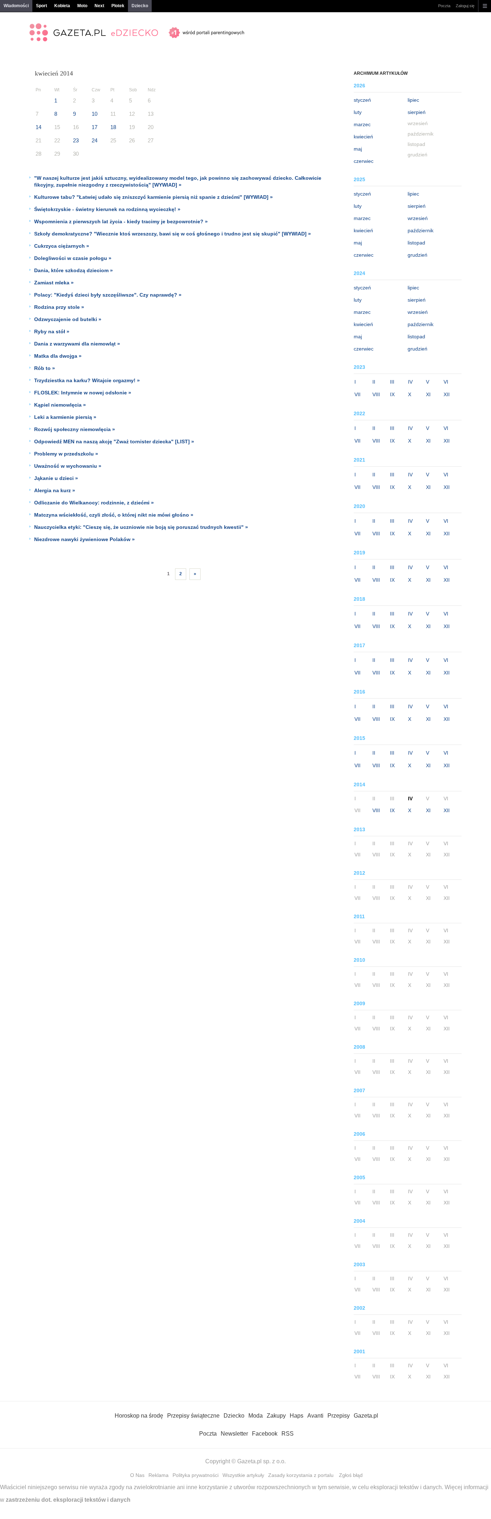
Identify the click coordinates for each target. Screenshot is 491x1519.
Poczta (444, 6)
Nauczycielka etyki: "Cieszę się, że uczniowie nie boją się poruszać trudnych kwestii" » (141, 527)
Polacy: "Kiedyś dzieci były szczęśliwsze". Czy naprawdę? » (108, 295)
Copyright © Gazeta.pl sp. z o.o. (245, 1461)
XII (447, 394)
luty (358, 112)
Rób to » (44, 368)
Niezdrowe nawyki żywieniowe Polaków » (84, 539)
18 (113, 127)
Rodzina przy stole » (59, 307)
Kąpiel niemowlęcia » (60, 405)
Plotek (117, 5)
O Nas (137, 1475)
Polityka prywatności (196, 1475)
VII (357, 394)
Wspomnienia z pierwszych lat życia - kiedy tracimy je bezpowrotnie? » (121, 221)
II (373, 382)
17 (94, 127)
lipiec (413, 100)
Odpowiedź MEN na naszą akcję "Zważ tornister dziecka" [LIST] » (114, 441)
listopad (416, 243)
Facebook (264, 1434)
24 (94, 140)
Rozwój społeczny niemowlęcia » (74, 429)
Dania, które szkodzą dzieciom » (73, 270)
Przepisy (338, 1416)
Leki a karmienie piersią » (65, 417)
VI (446, 382)
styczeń (362, 100)
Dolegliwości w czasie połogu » (72, 258)
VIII (376, 394)
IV (410, 382)
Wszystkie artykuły (243, 1475)
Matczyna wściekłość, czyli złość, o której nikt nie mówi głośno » (113, 515)
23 (76, 140)
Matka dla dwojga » (58, 356)
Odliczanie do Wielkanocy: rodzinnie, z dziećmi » (94, 502)
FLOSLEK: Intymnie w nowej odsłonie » (82, 392)
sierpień (417, 112)
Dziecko (140, 5)
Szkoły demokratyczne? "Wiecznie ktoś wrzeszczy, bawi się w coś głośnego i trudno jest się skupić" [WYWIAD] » (172, 234)
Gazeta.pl (366, 1416)
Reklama (158, 1475)
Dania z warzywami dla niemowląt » (77, 344)
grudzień (417, 255)
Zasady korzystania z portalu (301, 1475)
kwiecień (363, 136)
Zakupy (276, 1416)
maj (358, 149)
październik (420, 230)
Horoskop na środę (139, 1416)
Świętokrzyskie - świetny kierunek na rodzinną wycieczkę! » (107, 209)
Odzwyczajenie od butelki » (67, 319)
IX (392, 394)
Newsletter (234, 1434)
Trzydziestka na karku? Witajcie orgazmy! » (87, 380)
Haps (296, 1416)
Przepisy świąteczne (193, 1416)
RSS (287, 1434)
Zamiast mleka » (54, 282)
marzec (362, 124)
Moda (255, 1416)
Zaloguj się (465, 6)
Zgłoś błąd (351, 1475)
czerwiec (363, 161)
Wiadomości (16, 5)
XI (428, 394)
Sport (41, 5)
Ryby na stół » (51, 331)
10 (94, 114)
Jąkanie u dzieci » (56, 478)
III (392, 382)
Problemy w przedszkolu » (66, 454)
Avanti (315, 1416)
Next (99, 5)
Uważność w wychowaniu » (67, 466)
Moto (82, 5)
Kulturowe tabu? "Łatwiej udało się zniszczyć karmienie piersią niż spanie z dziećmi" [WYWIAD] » (153, 197)
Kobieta (62, 5)
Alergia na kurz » (54, 490)
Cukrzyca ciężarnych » (61, 246)
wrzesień (418, 218)
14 (38, 127)
